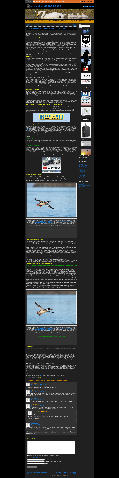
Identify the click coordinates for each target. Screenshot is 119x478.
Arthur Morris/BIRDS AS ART (45, 6)
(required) (48, 459)
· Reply (44, 384)
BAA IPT (66, 86)
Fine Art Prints (82, 170)
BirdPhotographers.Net (84, 183)
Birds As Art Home (83, 165)
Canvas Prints (82, 169)
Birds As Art (81, 184)
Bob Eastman (34, 423)
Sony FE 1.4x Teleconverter (64, 221)
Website (46, 463)
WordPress (59, 476)
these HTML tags (37, 457)
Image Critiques (82, 172)
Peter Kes (81, 187)
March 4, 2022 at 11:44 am (36, 399)
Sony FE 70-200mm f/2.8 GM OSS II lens (45, 221)
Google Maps (82, 171)
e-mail (28, 129)
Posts (85, 6)
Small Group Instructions (84, 177)
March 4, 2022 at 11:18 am (36, 405)
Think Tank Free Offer (83, 179)
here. (34, 267)
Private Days (82, 175)
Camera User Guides (83, 167)
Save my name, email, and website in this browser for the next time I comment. (46, 464)
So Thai (55, 76)
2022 (39, 377)
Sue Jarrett (34, 398)
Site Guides (81, 176)
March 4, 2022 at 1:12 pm (38, 413)
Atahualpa (65, 476)
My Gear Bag (82, 174)
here (69, 127)
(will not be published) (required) (52, 461)
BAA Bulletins (82, 164)
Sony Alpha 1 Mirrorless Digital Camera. (44, 222)
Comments (91, 6)
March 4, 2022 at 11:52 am (36, 391)
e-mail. (54, 179)
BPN (69, 176)
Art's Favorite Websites (84, 162)
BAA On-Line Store (83, 159)
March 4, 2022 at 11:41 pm (36, 384)
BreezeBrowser (82, 166)
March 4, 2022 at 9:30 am (36, 424)
